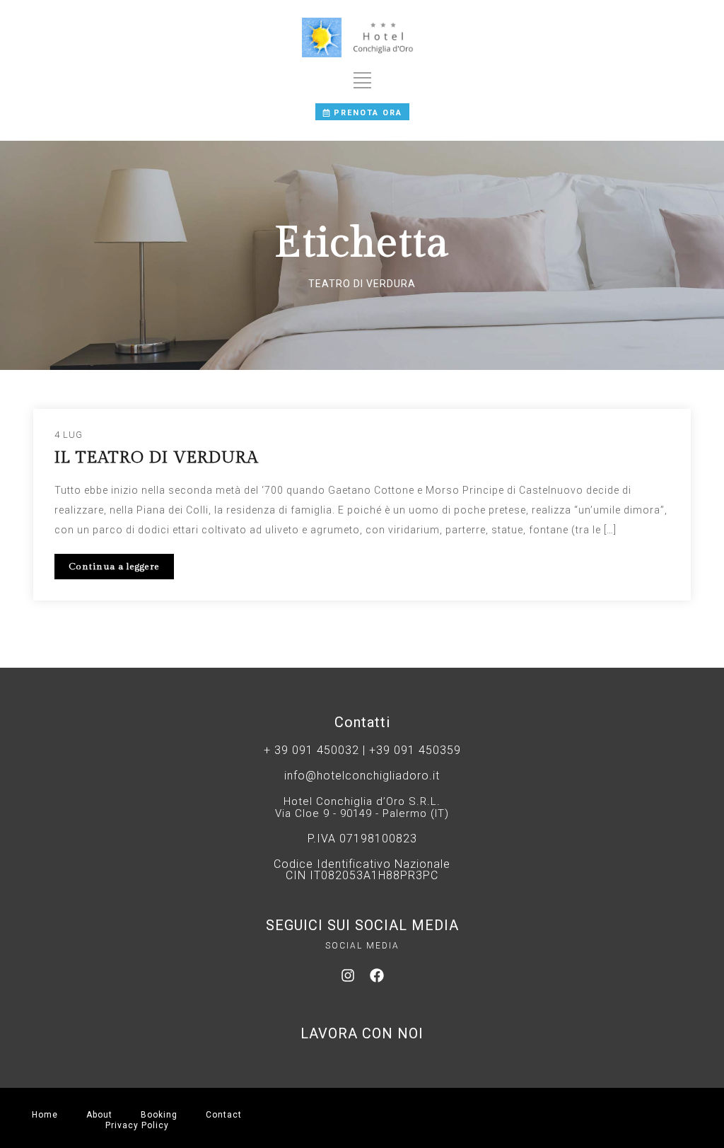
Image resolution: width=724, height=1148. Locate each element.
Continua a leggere (114, 566)
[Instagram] (348, 975)
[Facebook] (377, 975)
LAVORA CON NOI (362, 1033)
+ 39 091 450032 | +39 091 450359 (362, 750)
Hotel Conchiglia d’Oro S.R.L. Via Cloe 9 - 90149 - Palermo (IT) (362, 807)
